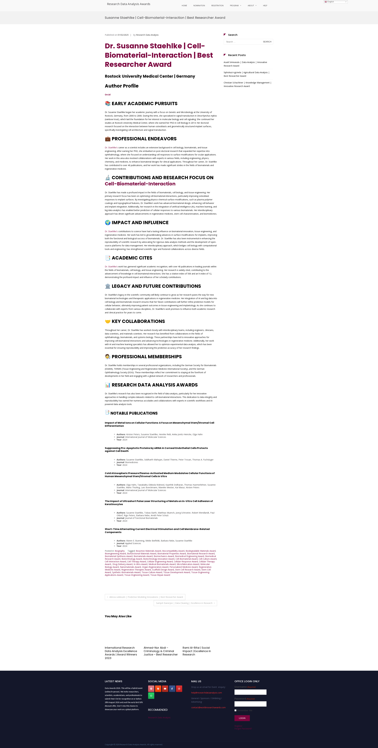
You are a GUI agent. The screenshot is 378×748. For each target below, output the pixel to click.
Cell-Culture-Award (207, 558)
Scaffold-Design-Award (163, 569)
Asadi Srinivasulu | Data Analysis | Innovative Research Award (245, 64)
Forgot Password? (243, 728)
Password (244, 698)
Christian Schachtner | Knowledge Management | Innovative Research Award (247, 84)
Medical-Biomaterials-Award (162, 564)
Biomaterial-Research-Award (201, 553)
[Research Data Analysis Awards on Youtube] (165, 688)
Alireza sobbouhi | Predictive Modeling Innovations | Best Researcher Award (146, 597)
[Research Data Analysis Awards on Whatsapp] (151, 695)
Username (245, 686)
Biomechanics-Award (164, 556)
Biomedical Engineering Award (189, 556)
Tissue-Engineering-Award (136, 575)
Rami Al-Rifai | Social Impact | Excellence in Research (158, 651)
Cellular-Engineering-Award (160, 561)
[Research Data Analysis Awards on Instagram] (179, 688)
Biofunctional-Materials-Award (141, 553)
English (330, 2)
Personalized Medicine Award (184, 567)
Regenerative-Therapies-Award (136, 569)
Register (238, 725)
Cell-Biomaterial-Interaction (140, 183)
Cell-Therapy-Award (136, 561)
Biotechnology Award (132, 558)
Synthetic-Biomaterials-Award (126, 572)
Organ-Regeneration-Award (155, 567)
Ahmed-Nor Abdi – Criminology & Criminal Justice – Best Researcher (122, 651)
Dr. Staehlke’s (111, 147)
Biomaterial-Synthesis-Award (118, 556)
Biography (120, 550)
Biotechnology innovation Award (158, 558)
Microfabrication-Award (188, 564)
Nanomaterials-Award (130, 567)
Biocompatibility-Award (173, 550)
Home (184, 5)
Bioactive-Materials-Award (148, 550)
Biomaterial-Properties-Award (171, 553)
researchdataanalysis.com (127, 709)
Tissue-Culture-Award (152, 572)
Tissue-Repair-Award (160, 575)
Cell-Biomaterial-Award (187, 558)
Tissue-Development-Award (176, 572)
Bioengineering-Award (115, 553)
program (234, 5)
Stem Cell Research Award (187, 569)
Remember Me (244, 710)
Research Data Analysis (147, 34)
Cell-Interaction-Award (115, 561)
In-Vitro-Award (140, 564)
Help (265, 5)
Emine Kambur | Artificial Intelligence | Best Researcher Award (198, 651)
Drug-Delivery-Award (122, 564)
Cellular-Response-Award (186, 561)
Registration (217, 5)
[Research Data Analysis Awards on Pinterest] (151, 688)
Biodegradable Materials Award (201, 550)
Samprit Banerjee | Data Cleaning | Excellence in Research (184, 603)
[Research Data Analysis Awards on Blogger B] (158, 688)
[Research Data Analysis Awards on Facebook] (172, 688)
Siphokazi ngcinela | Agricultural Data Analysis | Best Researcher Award (246, 74)
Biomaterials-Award (143, 556)
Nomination (199, 5)
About (251, 5)
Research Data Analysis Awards (128, 4)
